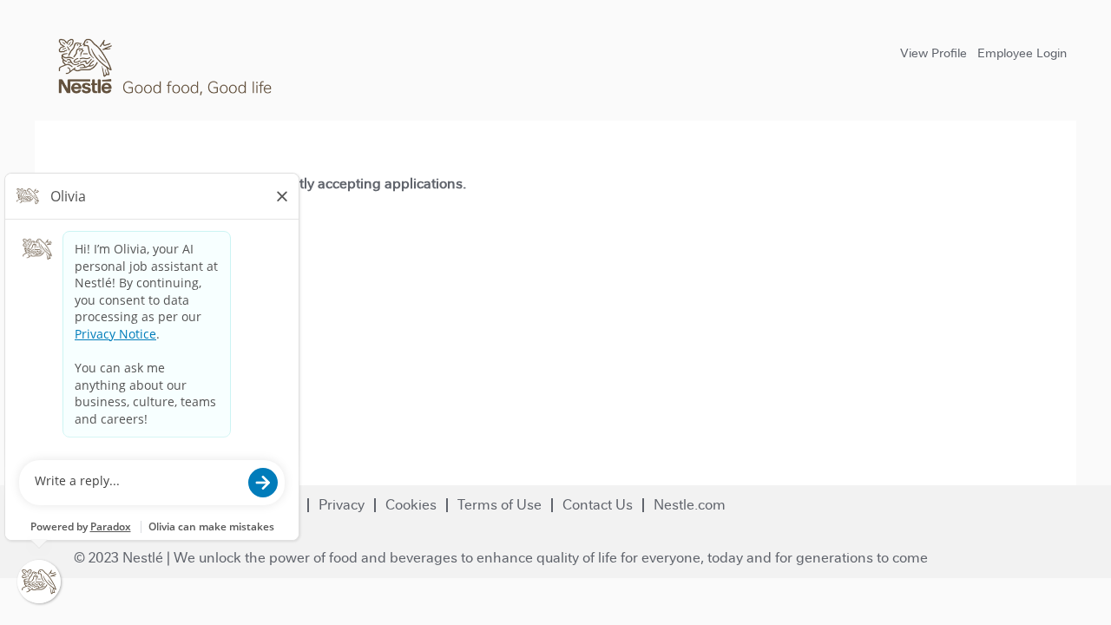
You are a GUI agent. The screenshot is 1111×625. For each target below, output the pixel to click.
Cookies (411, 505)
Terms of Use (499, 505)
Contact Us (597, 505)
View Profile (933, 53)
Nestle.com (690, 505)
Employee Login (1022, 53)
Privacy (342, 505)
